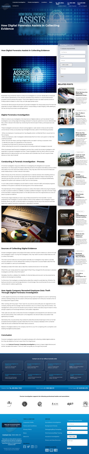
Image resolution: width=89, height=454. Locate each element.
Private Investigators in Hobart (55, 375)
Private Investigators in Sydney (33, 364)
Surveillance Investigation (53, 422)
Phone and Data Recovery (53, 440)
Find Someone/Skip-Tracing (53, 433)
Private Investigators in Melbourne (11, 364)
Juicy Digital (16, 449)
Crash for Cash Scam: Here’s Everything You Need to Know (80, 156)
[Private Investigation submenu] (39, 2)
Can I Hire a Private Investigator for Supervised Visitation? (81, 275)
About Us (26, 436)
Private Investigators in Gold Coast (13, 375)
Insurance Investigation (52, 436)
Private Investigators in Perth (76, 375)
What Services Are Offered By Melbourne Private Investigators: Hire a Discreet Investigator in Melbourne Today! (81, 93)
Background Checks (51, 426)
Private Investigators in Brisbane (54, 364)
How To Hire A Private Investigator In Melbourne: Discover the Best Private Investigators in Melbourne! (81, 114)
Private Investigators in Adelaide (76, 364)
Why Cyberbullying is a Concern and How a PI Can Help (81, 215)
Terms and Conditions (30, 426)
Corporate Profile (28, 422)
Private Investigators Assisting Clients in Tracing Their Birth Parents (81, 176)
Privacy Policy (27, 429)
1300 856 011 (71, 3)
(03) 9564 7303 (60, 3)
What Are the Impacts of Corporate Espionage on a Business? (80, 235)
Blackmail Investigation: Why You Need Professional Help (81, 255)
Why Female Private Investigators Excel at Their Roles (80, 195)
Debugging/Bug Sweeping (53, 429)
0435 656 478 (81, 3)
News (25, 433)
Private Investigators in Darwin (34, 375)
